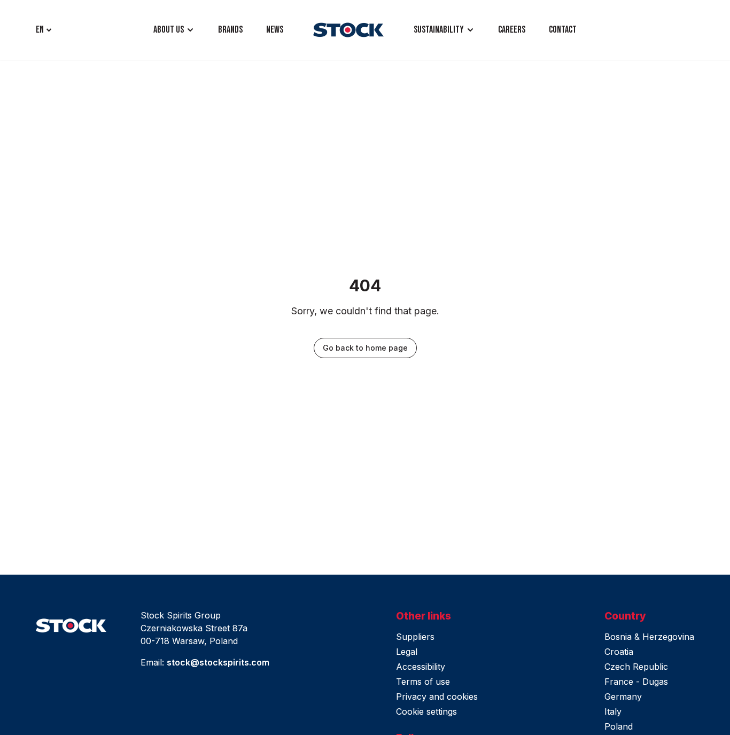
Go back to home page (365, 347)
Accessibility (420, 666)
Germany (623, 696)
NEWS (274, 29)
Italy (613, 711)
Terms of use (423, 681)
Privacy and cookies (437, 696)
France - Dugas (636, 681)
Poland (618, 726)
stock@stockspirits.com (218, 662)
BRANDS (230, 29)
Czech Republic (636, 666)
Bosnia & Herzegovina (649, 636)
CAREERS (511, 29)
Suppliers (415, 636)
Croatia (618, 651)
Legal (406, 651)
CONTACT (563, 29)
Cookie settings (426, 711)
